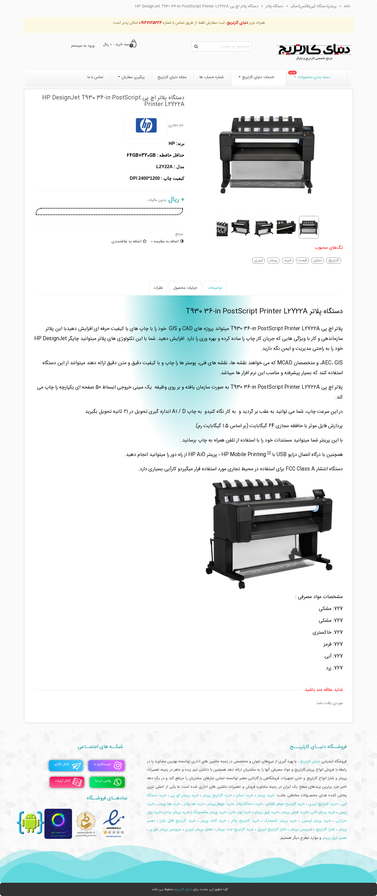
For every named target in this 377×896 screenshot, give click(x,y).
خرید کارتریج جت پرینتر (235, 829)
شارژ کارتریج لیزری (272, 829)
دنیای (318, 260)
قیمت (302, 260)
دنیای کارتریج (183, 889)
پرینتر (273, 260)
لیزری (258, 260)
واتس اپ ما (103, 781)
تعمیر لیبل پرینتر (334, 838)
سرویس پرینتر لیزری (165, 829)
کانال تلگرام (61, 764)
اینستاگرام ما (102, 764)
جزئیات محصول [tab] (185, 288)
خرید (287, 260)
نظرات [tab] (158, 288)
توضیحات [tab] (215, 288)
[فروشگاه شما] (314, 51)
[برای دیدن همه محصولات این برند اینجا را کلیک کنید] (146, 125)
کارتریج (333, 260)
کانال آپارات (62, 781)
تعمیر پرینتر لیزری (199, 829)
